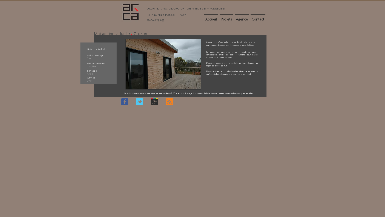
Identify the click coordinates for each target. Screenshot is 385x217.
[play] (193, 86)
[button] (163, 64)
